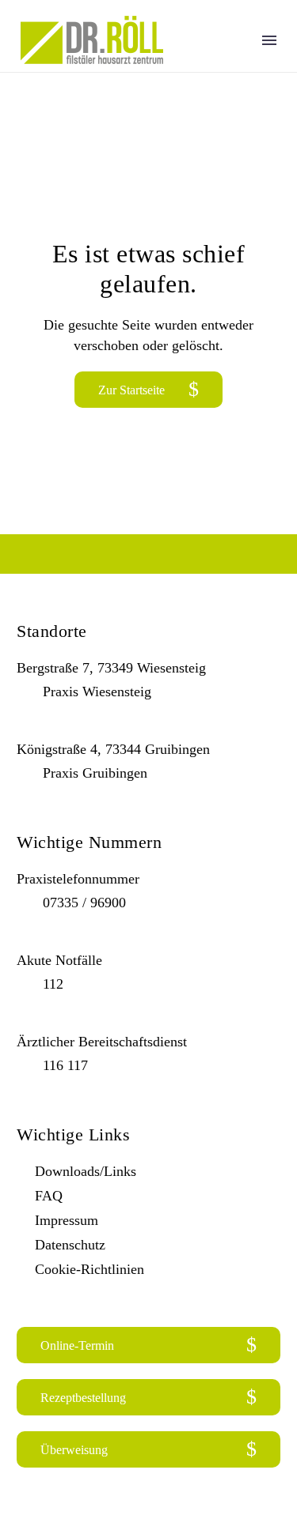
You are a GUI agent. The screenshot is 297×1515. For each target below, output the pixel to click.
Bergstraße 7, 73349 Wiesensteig (111, 668)
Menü (269, 40)
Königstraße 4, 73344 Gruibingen (113, 749)
